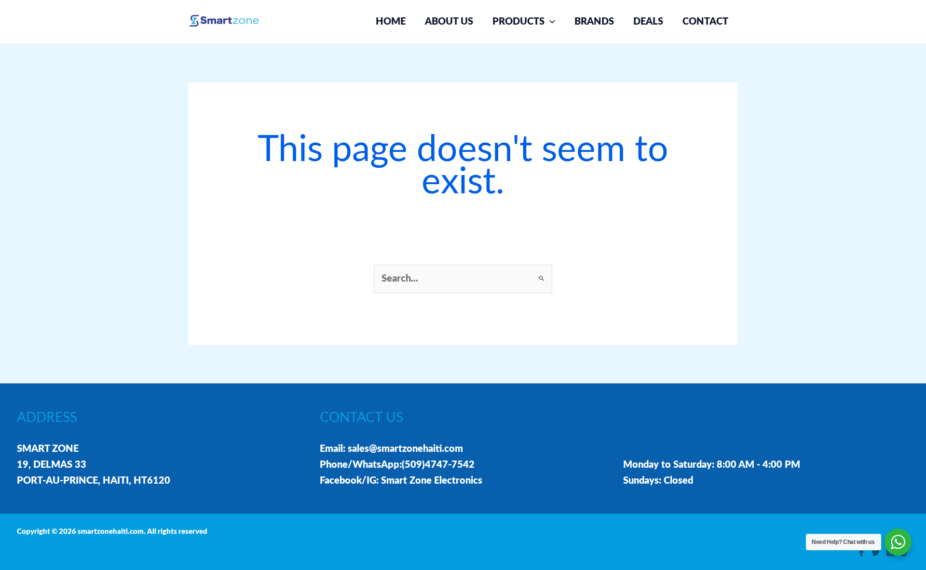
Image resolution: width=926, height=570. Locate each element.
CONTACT (705, 22)
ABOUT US (449, 22)
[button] (550, 21)
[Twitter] (876, 552)
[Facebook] (861, 552)
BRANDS (594, 22)
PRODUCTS (518, 22)
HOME (391, 22)
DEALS (648, 22)
